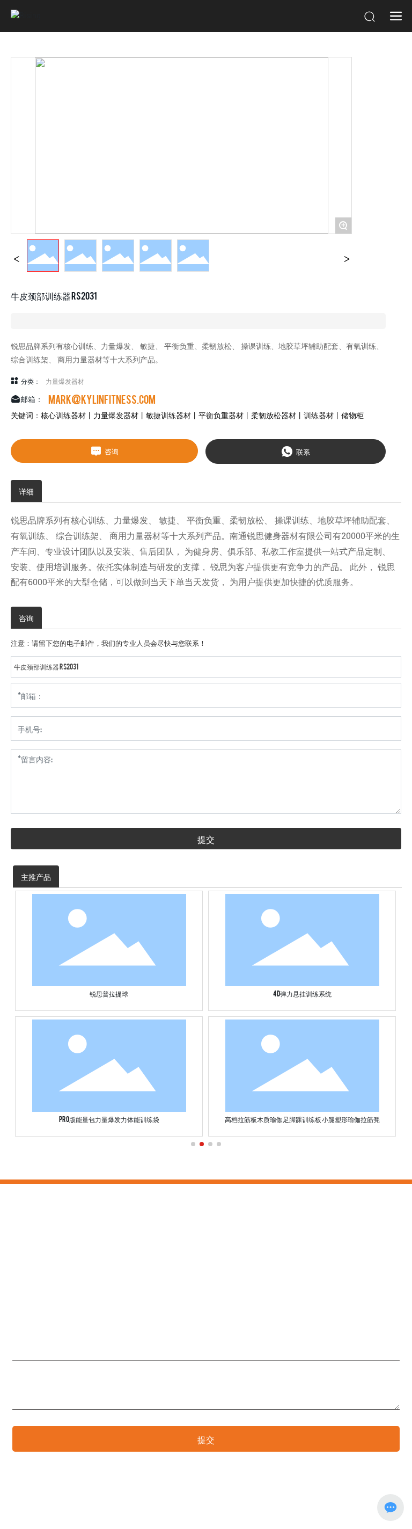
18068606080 (94, 1277)
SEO (351, 1511)
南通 (334, 1511)
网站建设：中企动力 (294, 1511)
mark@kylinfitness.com (102, 398)
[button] (193, 1144)
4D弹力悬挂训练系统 (302, 993)
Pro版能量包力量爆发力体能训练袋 (109, 1119)
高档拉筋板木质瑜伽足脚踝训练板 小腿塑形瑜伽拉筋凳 (302, 1119)
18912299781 (50, 1277)
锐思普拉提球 (109, 993)
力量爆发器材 (65, 380)
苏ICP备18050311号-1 (42, 1511)
